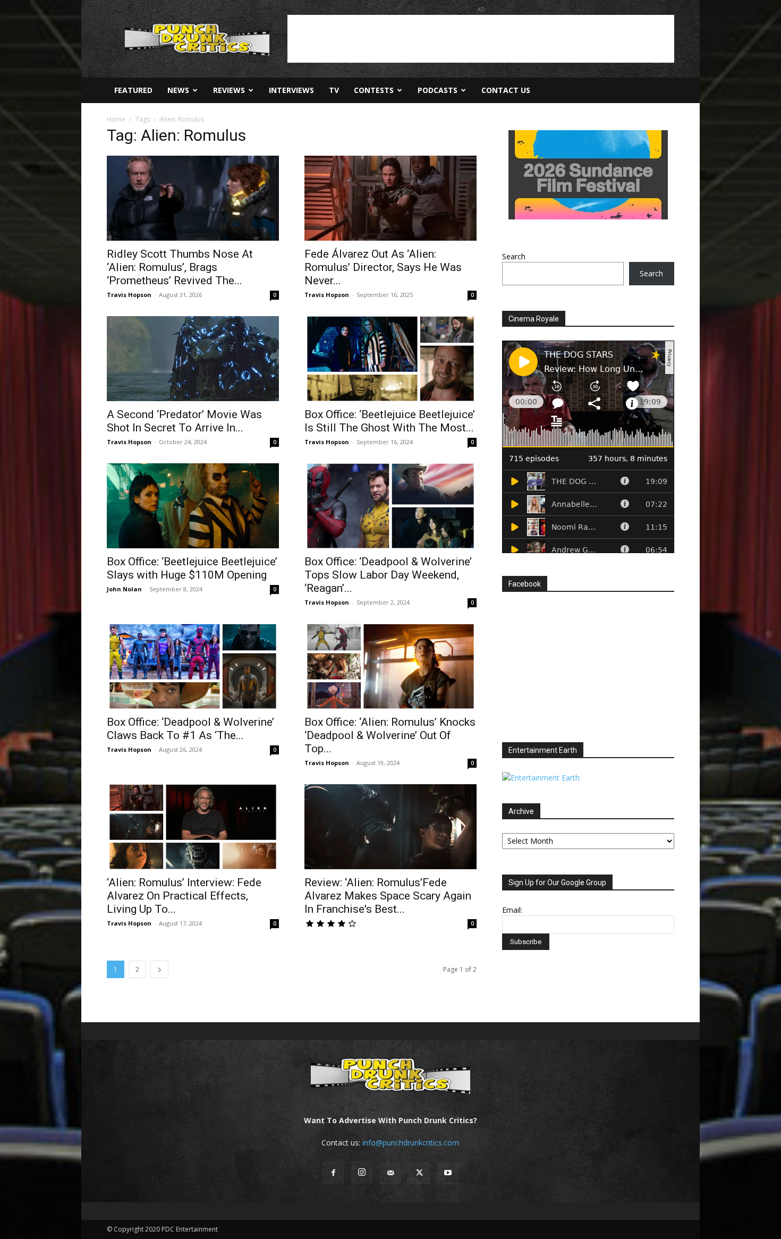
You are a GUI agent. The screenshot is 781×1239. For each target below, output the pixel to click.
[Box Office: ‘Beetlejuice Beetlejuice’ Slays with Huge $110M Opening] (193, 505)
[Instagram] (361, 1172)
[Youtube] (448, 1173)
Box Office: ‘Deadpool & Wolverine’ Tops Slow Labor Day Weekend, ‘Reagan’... (388, 575)
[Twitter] (419, 1173)
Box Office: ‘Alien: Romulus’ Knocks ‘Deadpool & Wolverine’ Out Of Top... (390, 735)
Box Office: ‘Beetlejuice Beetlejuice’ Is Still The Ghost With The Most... (389, 421)
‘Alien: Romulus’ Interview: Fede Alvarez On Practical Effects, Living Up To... (184, 895)
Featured (133, 90)
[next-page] (159, 969)
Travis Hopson (129, 295)
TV (334, 90)
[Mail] (390, 1173)
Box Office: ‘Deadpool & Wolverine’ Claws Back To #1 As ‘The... (190, 729)
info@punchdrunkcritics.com (410, 1143)
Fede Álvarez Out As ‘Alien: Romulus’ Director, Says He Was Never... (383, 267)
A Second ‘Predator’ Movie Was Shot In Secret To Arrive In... (184, 421)
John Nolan (124, 589)
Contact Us (505, 90)
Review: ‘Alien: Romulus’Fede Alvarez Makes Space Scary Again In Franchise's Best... (387, 895)
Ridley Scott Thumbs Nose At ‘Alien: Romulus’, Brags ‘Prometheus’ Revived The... (180, 267)
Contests (374, 90)
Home (116, 119)
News (178, 90)
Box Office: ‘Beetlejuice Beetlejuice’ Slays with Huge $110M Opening (192, 568)
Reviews (229, 90)
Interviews (291, 90)
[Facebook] (333, 1173)
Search (513, 256)
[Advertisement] (480, 39)
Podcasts (437, 90)
